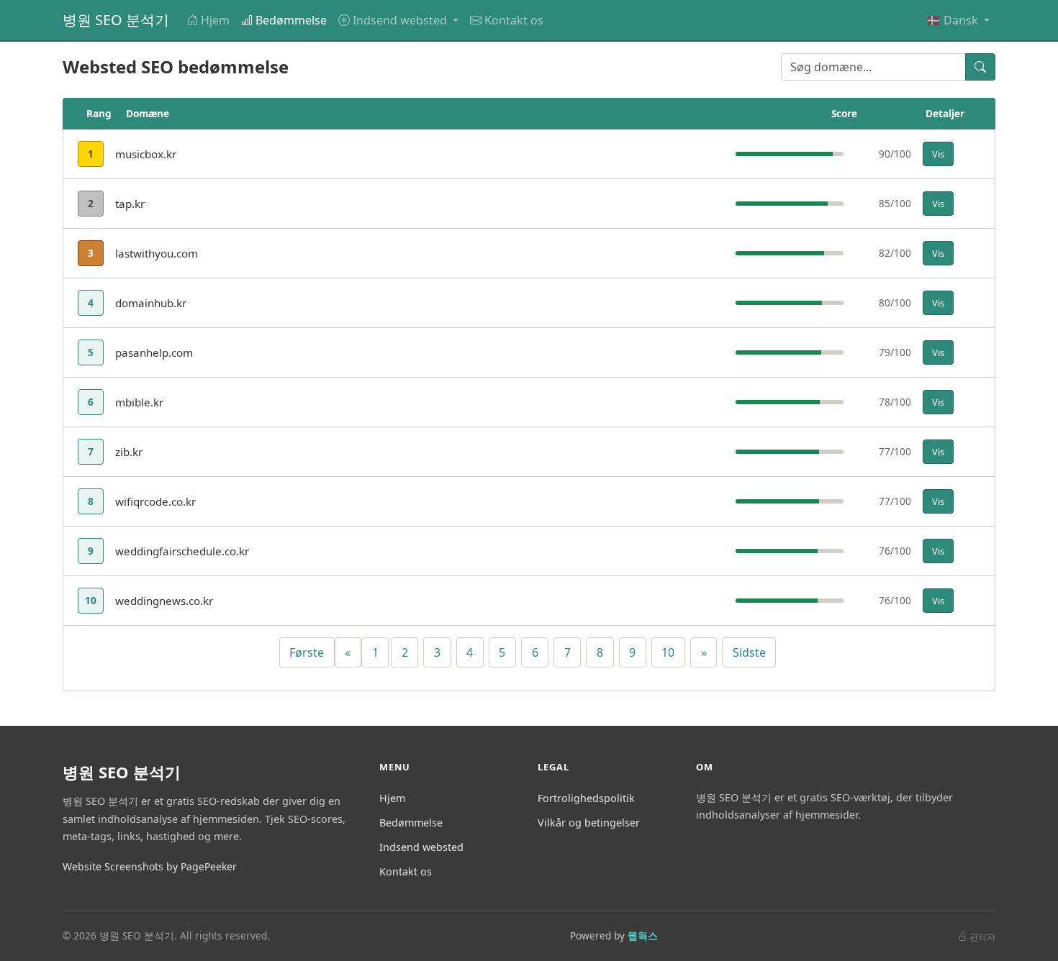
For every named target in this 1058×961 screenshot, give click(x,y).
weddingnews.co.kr (164, 600)
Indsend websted (421, 847)
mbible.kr (139, 402)
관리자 (982, 937)
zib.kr (129, 452)
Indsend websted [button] (401, 20)
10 (667, 652)
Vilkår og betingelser (589, 822)
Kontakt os (513, 20)
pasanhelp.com (154, 352)
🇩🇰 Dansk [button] (953, 20)
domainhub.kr (150, 303)
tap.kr (130, 203)
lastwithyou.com (156, 253)
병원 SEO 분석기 (116, 19)
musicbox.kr (145, 154)
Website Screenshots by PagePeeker (150, 866)
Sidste (749, 652)
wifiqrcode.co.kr (155, 501)
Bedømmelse (291, 20)
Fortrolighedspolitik (586, 798)
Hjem (215, 20)
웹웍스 (643, 935)
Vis (938, 153)
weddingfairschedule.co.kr (182, 551)
